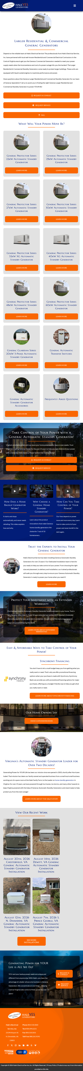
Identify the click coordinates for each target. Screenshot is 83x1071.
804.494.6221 (31, 1029)
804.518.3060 (32, 1025)
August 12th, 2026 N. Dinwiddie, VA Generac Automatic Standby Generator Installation (17, 924)
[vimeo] (35, 1045)
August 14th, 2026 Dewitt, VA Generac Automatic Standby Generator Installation (46, 865)
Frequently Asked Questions (61, 399)
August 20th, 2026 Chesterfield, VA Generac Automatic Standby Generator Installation (17, 865)
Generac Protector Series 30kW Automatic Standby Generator (61, 207)
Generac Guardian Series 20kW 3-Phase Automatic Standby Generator (21, 354)
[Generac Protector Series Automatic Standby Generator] (22, 135)
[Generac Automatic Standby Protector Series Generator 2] (22, 378)
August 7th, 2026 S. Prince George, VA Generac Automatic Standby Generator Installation (46, 924)
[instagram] (16, 1045)
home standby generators (64, 780)
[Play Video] (15, 491)
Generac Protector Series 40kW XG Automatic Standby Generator (61, 256)
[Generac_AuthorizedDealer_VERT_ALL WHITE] (8, 1050)
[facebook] (8, 1045)
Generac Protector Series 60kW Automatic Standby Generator (61, 305)
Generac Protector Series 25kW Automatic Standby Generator (61, 159)
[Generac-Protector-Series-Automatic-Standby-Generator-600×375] (22, 232)
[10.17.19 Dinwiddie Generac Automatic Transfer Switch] (61, 329)
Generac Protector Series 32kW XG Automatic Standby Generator (21, 256)
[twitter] (12, 1045)
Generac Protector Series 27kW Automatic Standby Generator (21, 207)
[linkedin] (19, 1045)
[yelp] (31, 1045)
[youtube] (27, 1045)
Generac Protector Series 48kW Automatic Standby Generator (21, 305)
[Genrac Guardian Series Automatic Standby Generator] (22, 329)
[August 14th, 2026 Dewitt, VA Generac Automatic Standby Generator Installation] (46, 821)
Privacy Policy (52, 1065)
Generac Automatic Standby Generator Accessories (21, 402)
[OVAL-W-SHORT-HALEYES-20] (15, 2)
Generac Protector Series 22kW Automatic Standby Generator (21, 159)
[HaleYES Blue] (21, 1011)
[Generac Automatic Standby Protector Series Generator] (61, 378)
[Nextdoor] (24, 1045)
